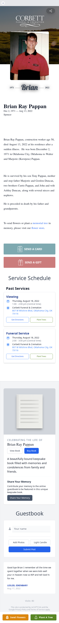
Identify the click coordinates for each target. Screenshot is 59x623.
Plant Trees (41, 319)
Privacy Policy (21, 609)
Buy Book (31, 450)
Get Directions (17, 319)
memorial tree (40, 223)
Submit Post (29, 549)
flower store (37, 228)
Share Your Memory (20, 497)
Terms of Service (38, 609)
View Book (15, 450)
